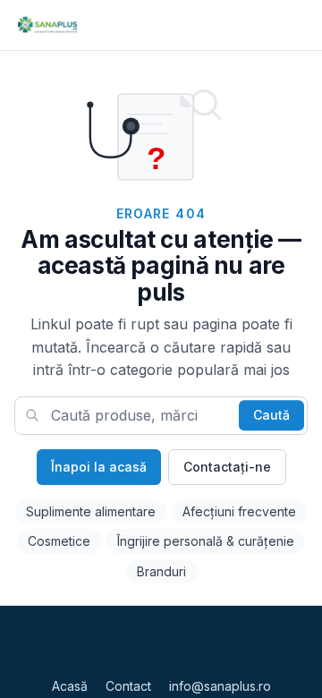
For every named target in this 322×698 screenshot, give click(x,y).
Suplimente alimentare (91, 511)
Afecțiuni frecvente (239, 511)
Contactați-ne (227, 466)
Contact (128, 686)
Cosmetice (59, 541)
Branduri (161, 571)
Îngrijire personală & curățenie (205, 541)
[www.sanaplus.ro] (47, 25)
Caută (271, 415)
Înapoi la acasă (99, 466)
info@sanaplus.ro (220, 686)
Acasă (70, 686)
